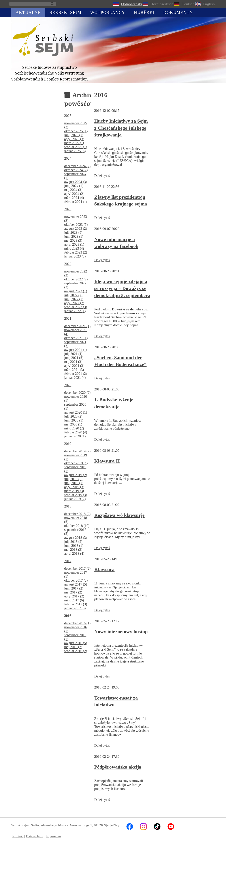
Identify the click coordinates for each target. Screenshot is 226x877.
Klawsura (104, 569)
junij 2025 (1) (73, 135)
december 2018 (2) (77, 514)
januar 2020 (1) (75, 436)
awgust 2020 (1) (75, 412)
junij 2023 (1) (73, 236)
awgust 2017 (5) (75, 584)
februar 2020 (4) (75, 432)
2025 (67, 116)
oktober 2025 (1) (76, 131)
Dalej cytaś (102, 175)
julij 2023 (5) (73, 232)
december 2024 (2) (77, 166)
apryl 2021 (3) (74, 366)
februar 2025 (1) (75, 147)
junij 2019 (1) (73, 483)
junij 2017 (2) (73, 588)
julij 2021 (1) (73, 354)
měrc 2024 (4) (74, 198)
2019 (67, 444)
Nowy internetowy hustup (121, 631)
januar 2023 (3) (75, 256)
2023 (67, 209)
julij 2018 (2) (73, 541)
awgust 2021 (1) (75, 350)
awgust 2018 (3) (75, 537)
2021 (67, 318)
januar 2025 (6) (75, 151)
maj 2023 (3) (73, 240)
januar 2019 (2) (75, 499)
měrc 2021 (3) (74, 369)
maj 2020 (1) (73, 424)
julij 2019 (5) (73, 479)
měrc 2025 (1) (74, 143)
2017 (67, 561)
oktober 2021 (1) (76, 338)
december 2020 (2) (77, 392)
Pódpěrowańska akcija (117, 767)
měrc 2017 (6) (74, 600)
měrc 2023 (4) (74, 248)
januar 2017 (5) (75, 608)
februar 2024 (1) (75, 201)
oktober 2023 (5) (76, 224)
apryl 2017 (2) (74, 596)
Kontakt (17, 836)
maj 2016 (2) (73, 647)
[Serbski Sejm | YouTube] (171, 828)
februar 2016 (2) (75, 651)
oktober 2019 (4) (76, 463)
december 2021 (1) (77, 326)
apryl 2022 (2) (74, 303)
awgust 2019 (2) (75, 475)
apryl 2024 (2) (74, 194)
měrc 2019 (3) (74, 491)
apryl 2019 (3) (74, 487)
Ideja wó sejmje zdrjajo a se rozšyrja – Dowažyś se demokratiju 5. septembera (122, 288)
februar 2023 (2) (75, 252)
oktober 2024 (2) (76, 170)
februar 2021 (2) (75, 373)
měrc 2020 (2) (74, 428)
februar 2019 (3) (75, 495)
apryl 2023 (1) (74, 244)
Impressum (53, 836)
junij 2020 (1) (73, 420)
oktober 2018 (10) (76, 526)
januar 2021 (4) (75, 377)
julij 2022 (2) (73, 295)
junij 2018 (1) (73, 545)
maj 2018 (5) (73, 549)
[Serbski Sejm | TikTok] (157, 828)
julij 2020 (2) (73, 416)
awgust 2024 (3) (75, 182)
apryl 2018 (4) (74, 553)
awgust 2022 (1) (75, 291)
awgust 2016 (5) (75, 643)
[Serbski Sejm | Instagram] (143, 828)
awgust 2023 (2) (75, 228)
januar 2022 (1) (75, 311)
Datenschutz (34, 836)
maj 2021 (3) (73, 362)
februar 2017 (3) (75, 604)
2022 (67, 264)
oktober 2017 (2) (76, 580)
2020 (67, 385)
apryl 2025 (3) (74, 139)
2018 (67, 506)
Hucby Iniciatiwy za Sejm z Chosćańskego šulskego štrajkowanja (121, 128)
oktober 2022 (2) (76, 279)
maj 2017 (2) (73, 592)
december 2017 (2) (77, 568)
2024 (67, 158)
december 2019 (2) (77, 451)
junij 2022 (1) (73, 299)
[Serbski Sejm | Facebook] (129, 828)
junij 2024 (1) (73, 186)
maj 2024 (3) (73, 190)
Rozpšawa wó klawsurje (119, 515)
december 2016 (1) (77, 623)
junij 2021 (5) (73, 358)
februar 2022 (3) (75, 307)
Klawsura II (107, 461)
